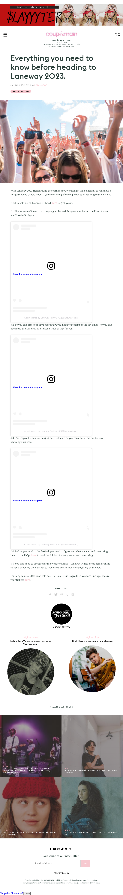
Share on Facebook (50, 594)
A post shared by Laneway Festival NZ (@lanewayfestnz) (51, 318)
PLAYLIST (117, 34)
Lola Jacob (40, 85)
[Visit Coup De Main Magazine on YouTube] (54, 849)
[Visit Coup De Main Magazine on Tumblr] (70, 849)
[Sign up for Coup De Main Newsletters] (74, 849)
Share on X (55, 594)
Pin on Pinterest (61, 594)
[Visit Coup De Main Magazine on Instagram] (58, 849)
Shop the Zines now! (11, 893)
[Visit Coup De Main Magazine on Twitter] (66, 849)
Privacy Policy (61, 873)
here (54, 203)
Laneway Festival (21, 91)
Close (27, 893)
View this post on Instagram (27, 274)
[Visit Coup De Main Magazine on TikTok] (62, 849)
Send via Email (72, 594)
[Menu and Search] (5, 34)
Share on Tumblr (67, 594)
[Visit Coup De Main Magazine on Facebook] (50, 849)
